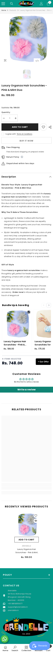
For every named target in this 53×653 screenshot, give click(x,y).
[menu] (3, 3)
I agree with (10, 134)
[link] (26, 488)
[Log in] (41, 3)
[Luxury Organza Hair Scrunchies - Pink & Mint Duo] (26, 525)
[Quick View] (36, 521)
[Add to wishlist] (43, 127)
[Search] (11, 3)
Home (3, 10)
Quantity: (5, 112)
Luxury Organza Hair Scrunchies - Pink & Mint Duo (26, 551)
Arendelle (26, 546)
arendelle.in (13, 610)
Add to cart (20, 127)
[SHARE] (49, 127)
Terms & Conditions (24, 134)
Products (12, 10)
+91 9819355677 (15, 603)
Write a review (26, 389)
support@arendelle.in (18, 607)
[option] (26, 39)
